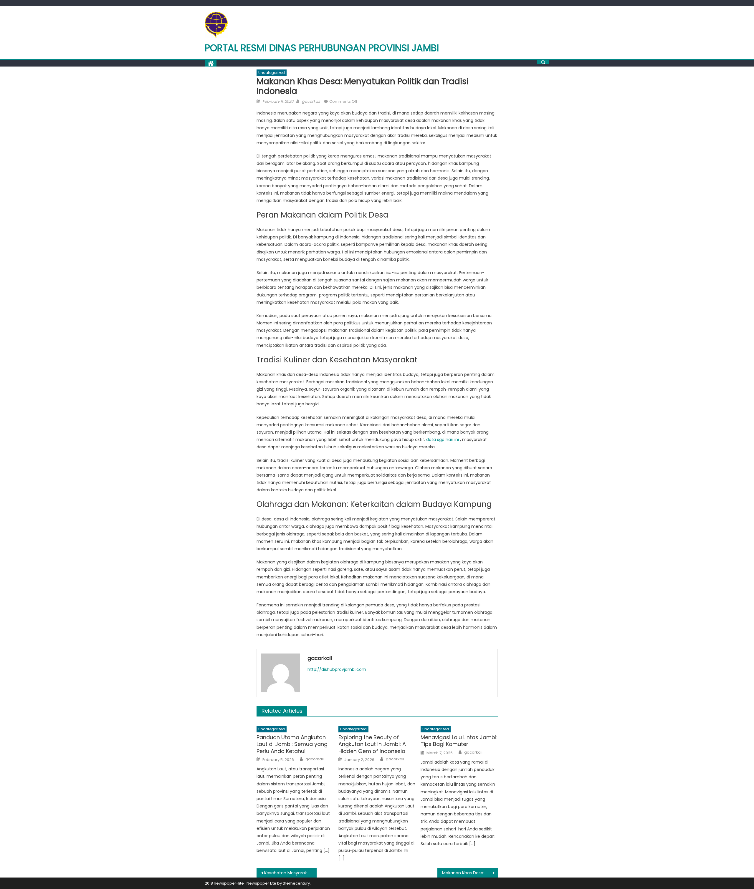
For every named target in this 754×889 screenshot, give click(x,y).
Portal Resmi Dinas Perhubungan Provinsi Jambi (322, 47)
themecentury (296, 883)
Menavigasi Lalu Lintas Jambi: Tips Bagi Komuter (459, 741)
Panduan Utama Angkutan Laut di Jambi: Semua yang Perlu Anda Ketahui (292, 744)
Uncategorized (271, 72)
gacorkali (311, 101)
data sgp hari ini (442, 439)
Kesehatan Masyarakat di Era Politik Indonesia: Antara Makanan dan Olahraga (290, 873)
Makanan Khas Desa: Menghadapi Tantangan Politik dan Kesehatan (470, 873)
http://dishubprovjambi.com (336, 669)
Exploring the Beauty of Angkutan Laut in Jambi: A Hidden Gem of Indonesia (372, 744)
